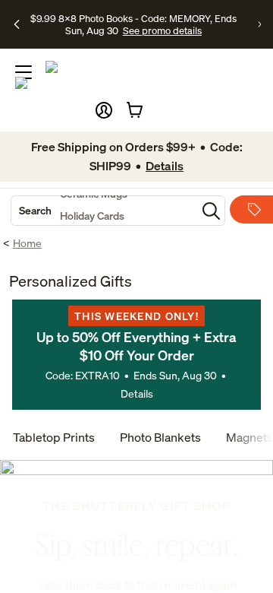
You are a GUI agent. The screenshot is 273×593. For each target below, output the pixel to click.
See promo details (162, 30)
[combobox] (104, 210)
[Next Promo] (259, 24)
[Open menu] (23, 72)
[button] (104, 110)
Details (137, 393)
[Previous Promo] (16, 24)
